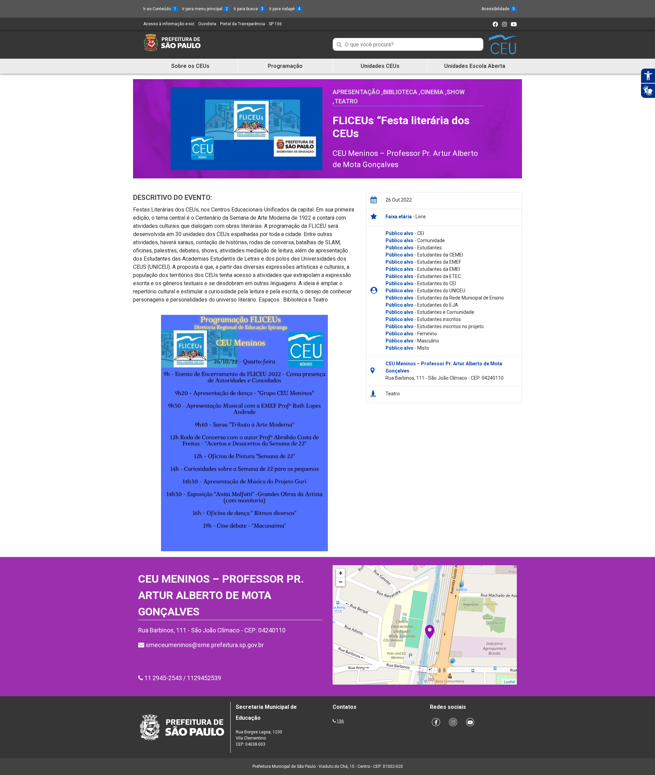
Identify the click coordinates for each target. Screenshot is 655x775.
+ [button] (341, 572)
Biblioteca (400, 92)
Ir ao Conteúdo (159, 8)
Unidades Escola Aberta (474, 66)
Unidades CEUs (380, 66)
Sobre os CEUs (190, 66)
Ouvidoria (207, 23)
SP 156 (275, 23)
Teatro (346, 101)
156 (340, 721)
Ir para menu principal (205, 8)
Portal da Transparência (242, 23)
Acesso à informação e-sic (168, 23)
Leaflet (509, 681)
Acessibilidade (498, 8)
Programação (285, 66)
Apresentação (356, 92)
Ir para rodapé (284, 8)
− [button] (341, 581)
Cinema (431, 92)
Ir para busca (248, 8)
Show (456, 92)
